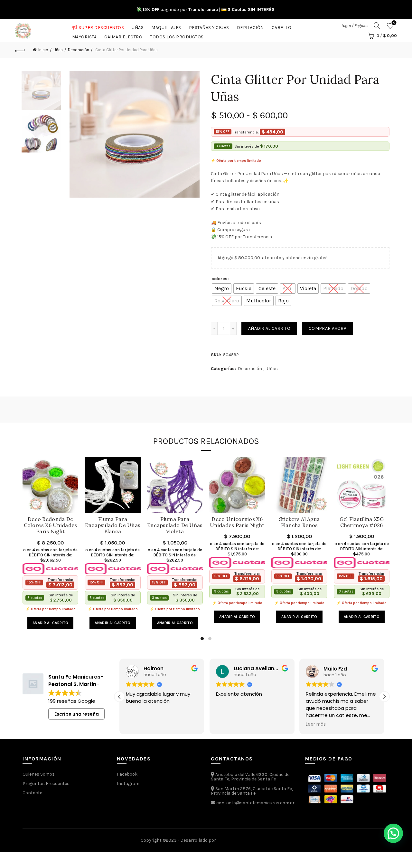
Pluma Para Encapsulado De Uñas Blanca (112, 525)
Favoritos (394, 22)
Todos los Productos (177, 35)
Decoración (78, 49)
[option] (41, 92)
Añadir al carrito (269, 328)
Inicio (43, 49)
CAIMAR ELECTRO (123, 35)
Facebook (127, 774)
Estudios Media (244, 840)
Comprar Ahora (327, 328)
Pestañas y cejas (209, 26)
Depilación (250, 26)
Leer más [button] (303, 724)
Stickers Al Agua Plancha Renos (299, 522)
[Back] (20, 50)
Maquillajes (166, 26)
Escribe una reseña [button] (76, 714)
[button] (384, 696)
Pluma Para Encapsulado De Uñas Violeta (175, 525)
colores (219, 278)
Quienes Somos (39, 774)
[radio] (221, 288)
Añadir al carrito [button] (50, 623)
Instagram (128, 783)
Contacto (32, 793)
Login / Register (355, 25)
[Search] (377, 25)
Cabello (282, 26)
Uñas (138, 26)
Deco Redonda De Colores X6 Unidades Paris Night (50, 525)
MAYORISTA (84, 35)
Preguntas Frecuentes (46, 783)
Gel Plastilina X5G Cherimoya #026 (362, 522)
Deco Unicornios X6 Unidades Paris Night (237, 522)
